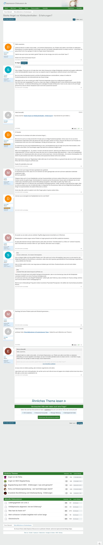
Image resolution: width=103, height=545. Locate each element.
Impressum (35, 532)
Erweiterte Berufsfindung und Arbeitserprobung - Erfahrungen (30, 493)
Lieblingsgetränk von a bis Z (18, 503)
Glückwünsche (13, 519)
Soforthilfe (45, 8)
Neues (20, 8)
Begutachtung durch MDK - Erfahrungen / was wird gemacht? (30, 485)
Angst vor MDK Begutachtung (19, 481)
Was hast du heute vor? (17, 511)
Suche (26, 8)
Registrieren (71, 8)
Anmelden (79, 8)
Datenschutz (42, 532)
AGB (57, 532)
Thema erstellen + (35, 8)
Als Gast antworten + (9, 19)
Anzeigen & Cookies (50, 532)
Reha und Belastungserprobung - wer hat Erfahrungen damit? (30, 489)
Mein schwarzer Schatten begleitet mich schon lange (27, 515)
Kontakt (30, 532)
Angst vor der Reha (15, 477)
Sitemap (60, 532)
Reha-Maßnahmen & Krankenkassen (23, 525)
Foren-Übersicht (8, 525)
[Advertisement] (43, 31)
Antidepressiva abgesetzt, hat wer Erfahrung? (25, 507)
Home (6, 8)
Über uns (26, 532)
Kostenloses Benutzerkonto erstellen (49, 417)
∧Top (99, 543)
